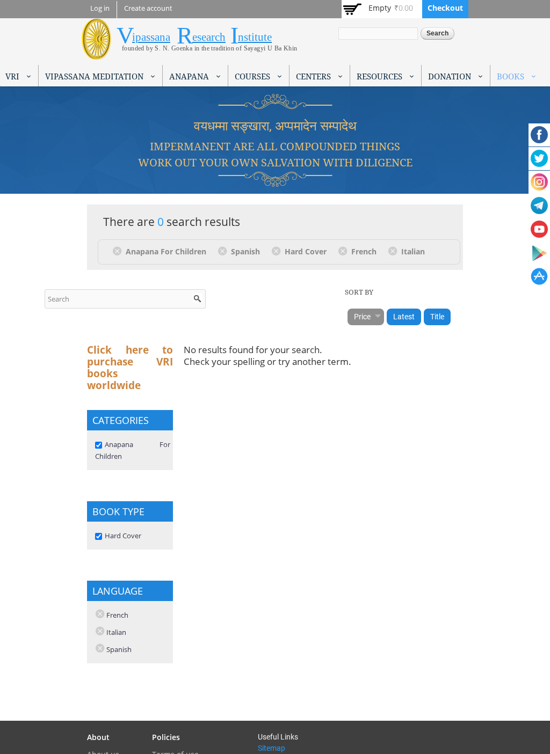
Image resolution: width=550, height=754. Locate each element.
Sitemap (271, 748)
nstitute (255, 37)
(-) (119, 250)
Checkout (445, 8)
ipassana (151, 37)
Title (437, 316)
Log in (100, 8)
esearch (209, 37)
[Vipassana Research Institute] (96, 53)
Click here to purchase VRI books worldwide (130, 367)
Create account (148, 8)
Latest (404, 316)
